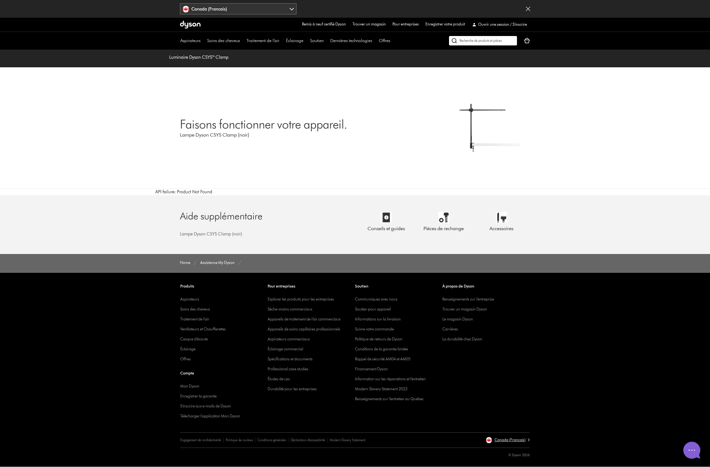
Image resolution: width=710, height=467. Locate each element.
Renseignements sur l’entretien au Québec (389, 399)
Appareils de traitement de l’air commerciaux (304, 319)
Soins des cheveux (223, 40)
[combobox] (238, 8)
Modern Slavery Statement (347, 440)
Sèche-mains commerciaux (290, 309)
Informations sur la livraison (378, 319)
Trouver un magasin (369, 24)
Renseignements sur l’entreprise (468, 299)
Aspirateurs (190, 40)
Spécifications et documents (290, 359)
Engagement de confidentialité (200, 440)
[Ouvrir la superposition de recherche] (483, 40)
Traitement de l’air (263, 40)
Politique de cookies (239, 440)
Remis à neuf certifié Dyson (324, 24)
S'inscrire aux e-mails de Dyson (205, 406)
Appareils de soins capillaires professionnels (304, 329)
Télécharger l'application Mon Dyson (210, 416)
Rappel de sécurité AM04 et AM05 (382, 359)
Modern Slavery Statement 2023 (381, 389)
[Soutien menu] (326, 40)
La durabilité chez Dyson (462, 339)
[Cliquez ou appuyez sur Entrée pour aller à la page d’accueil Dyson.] (190, 25)
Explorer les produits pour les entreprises (301, 299)
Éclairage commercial (285, 349)
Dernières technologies (351, 40)
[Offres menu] (393, 40)
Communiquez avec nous (376, 299)
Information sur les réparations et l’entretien (390, 379)
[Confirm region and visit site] (528, 9)
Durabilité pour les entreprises (292, 389)
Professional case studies (288, 369)
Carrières (450, 329)
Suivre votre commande (374, 329)
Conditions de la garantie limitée (381, 349)
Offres (384, 40)
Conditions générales (271, 440)
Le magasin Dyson (457, 319)
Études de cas (279, 379)
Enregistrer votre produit (445, 24)
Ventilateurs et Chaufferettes (203, 329)
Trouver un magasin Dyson (464, 309)
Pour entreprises (405, 24)
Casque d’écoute (194, 339)
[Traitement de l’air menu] (282, 40)
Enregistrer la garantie (198, 396)
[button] (508, 440)
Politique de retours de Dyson (378, 339)
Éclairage (294, 40)
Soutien (317, 40)
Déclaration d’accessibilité (308, 440)
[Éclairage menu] (306, 40)
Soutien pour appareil (373, 309)
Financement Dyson (371, 369)
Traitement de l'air (194, 319)
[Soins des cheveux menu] (242, 40)
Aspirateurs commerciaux (289, 339)
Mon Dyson (189, 386)
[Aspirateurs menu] (203, 40)
